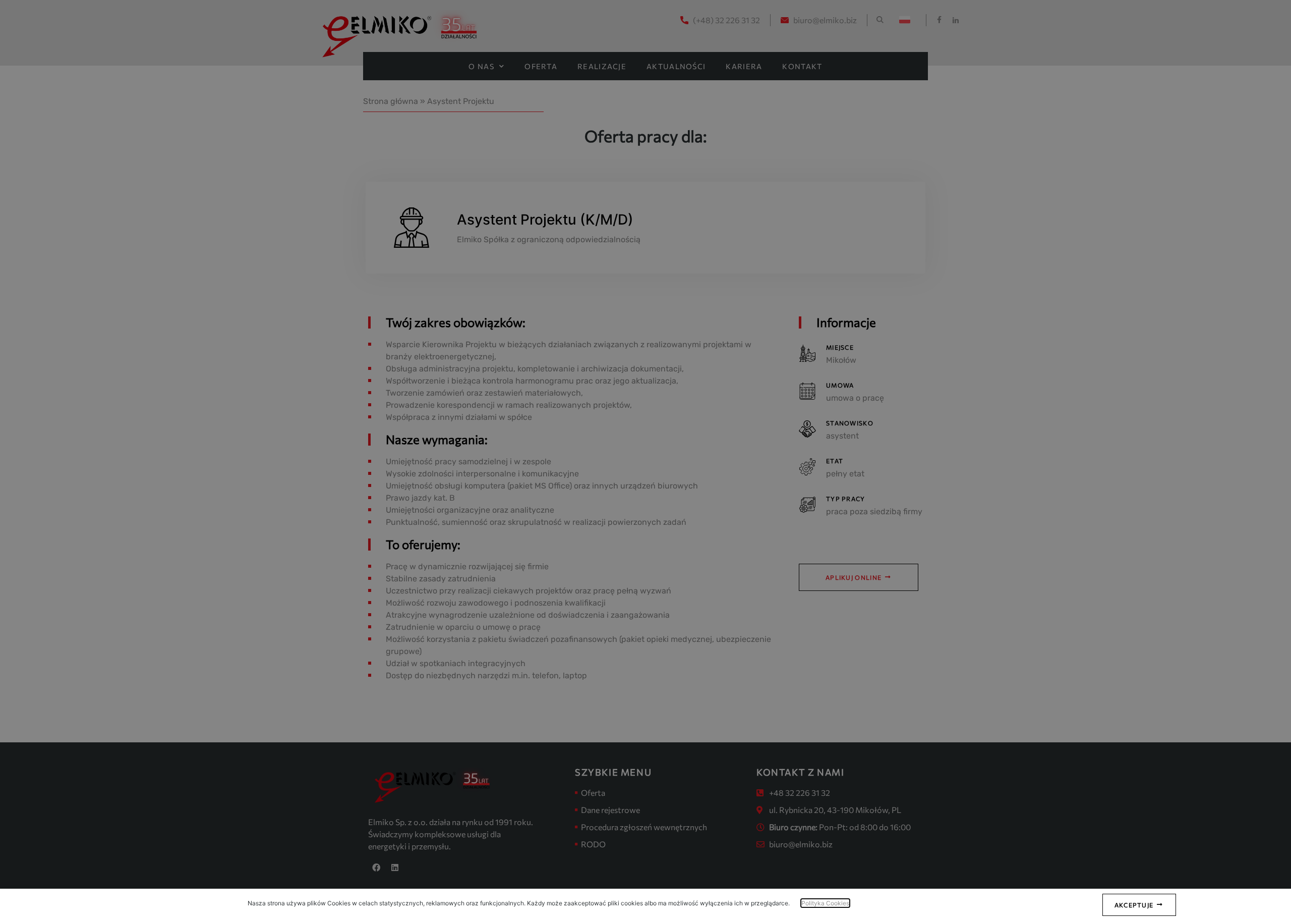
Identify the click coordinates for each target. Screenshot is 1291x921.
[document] (645, 460)
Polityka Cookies (825, 903)
